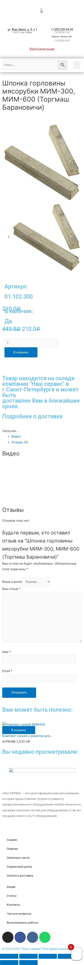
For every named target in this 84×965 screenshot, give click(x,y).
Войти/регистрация (42, 48)
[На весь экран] (48, 956)
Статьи (11, 895)
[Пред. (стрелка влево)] (9, 962)
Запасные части (18, 857)
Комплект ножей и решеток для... (27, 736)
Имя (6, 652)
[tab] (46, 436)
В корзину (20, 352)
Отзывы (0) (19, 442)
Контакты (13, 904)
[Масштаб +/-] (67, 956)
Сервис (12, 839)
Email (7, 671)
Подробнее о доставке (32, 416)
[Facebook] (20, 937)
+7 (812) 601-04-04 (62, 29)
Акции (11, 886)
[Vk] (32, 937)
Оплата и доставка (20, 875)
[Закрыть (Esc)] (9, 956)
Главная (12, 848)
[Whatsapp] (44, 937)
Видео (16, 436)
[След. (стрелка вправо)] (28, 962)
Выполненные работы (22, 922)
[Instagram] (7, 937)
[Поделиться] (28, 956)
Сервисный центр (19, 866)
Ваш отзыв (11, 589)
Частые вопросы (19, 913)
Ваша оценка (12, 581)
